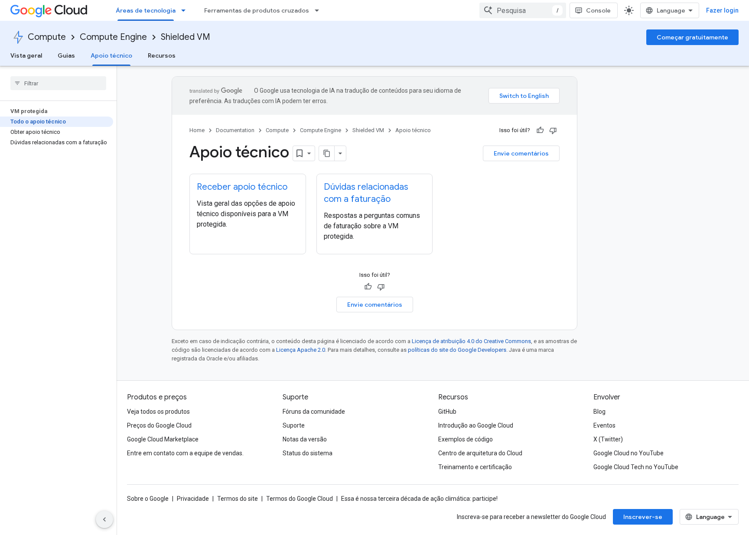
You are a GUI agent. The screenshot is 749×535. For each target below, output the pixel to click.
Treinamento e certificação (475, 467)
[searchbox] (58, 83)
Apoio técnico (111, 55)
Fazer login (722, 10)
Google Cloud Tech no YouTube (635, 467)
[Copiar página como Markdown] (327, 153)
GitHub (447, 411)
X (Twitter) (608, 439)
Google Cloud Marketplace (163, 439)
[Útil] (540, 130)
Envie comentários (521, 153)
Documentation (235, 130)
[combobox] (522, 10)
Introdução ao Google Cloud (475, 425)
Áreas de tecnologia (146, 10)
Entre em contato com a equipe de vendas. (185, 453)
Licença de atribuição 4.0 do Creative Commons (471, 341)
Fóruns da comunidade (314, 411)
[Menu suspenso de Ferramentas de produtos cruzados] (319, 10)
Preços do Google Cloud (159, 425)
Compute (47, 37)
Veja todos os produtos (158, 411)
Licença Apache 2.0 (300, 350)
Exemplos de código (465, 439)
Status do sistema (307, 453)
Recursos (162, 55)
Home (197, 130)
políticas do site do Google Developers (457, 350)
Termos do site (237, 498)
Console (598, 10)
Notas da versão (305, 439)
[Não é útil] (553, 130)
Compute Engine (113, 37)
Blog (599, 411)
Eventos (604, 425)
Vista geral (26, 55)
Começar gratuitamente (692, 37)
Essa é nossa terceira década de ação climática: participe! (419, 498)
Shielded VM (185, 37)
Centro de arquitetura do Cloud (480, 453)
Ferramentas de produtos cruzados (256, 10)
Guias (66, 55)
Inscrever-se (642, 517)
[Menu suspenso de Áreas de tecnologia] (186, 10)
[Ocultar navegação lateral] (104, 519)
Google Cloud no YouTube (628, 453)
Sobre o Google (148, 498)
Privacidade (193, 498)
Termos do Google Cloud (299, 498)
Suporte (294, 425)
